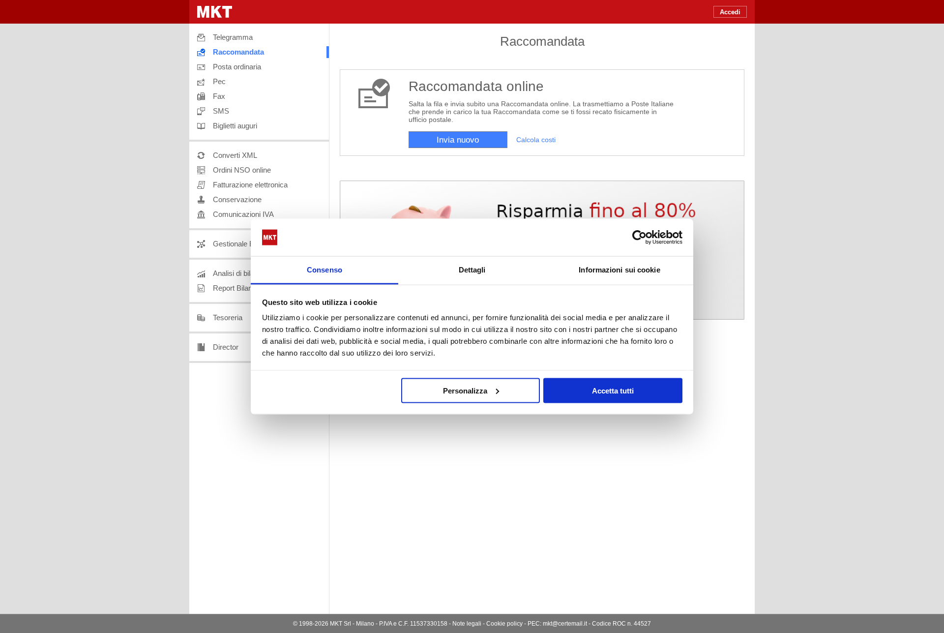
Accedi (730, 12)
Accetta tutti (613, 390)
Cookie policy (504, 623)
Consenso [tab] (324, 270)
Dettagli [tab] (472, 270)
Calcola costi (536, 140)
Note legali (466, 623)
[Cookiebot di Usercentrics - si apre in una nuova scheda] (639, 237)
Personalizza (465, 390)
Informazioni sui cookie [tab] (619, 270)
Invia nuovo (458, 140)
